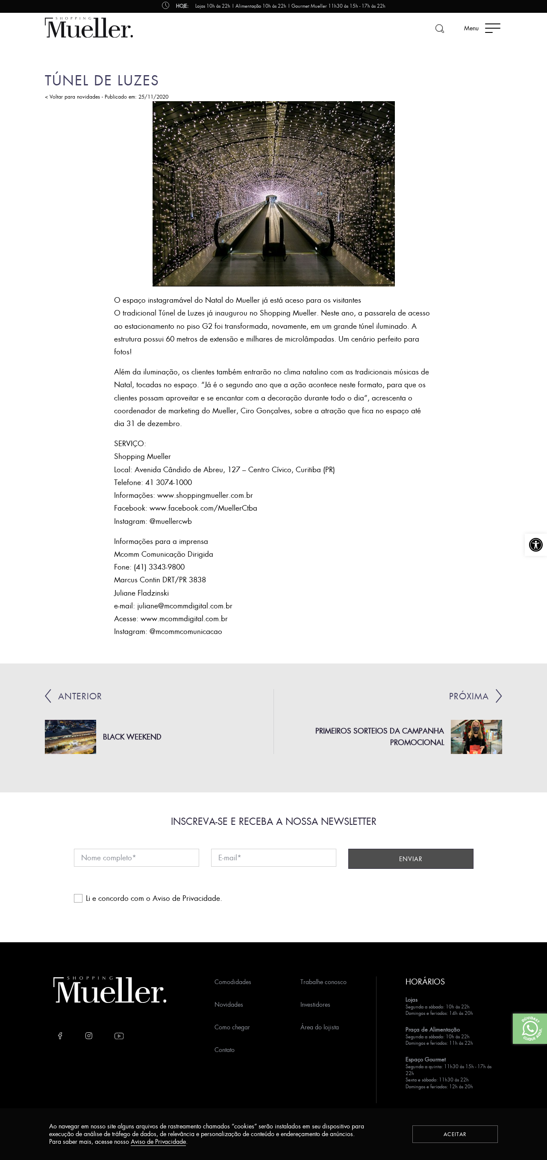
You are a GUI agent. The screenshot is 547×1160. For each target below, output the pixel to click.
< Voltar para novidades (72, 96)
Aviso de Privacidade (186, 898)
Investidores (315, 1004)
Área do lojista (319, 1027)
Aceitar (455, 1134)
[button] (536, 545)
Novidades (229, 1004)
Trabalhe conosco (323, 982)
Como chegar (232, 1027)
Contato (225, 1050)
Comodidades (233, 982)
